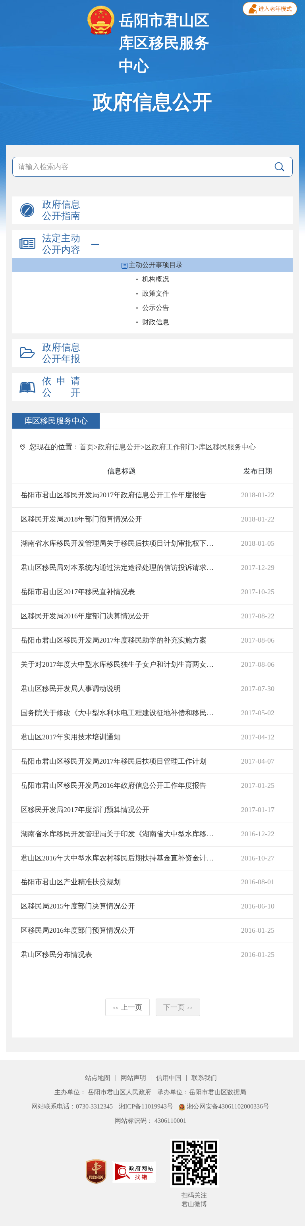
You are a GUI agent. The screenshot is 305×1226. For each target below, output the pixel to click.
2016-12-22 (257, 834)
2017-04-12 (257, 737)
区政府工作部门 (170, 447)
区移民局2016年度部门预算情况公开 (78, 930)
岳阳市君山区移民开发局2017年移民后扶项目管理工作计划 (114, 761)
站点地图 (98, 1077)
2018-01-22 (257, 495)
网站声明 (134, 1077)
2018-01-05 (257, 543)
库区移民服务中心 (227, 447)
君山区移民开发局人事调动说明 (71, 689)
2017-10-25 (257, 592)
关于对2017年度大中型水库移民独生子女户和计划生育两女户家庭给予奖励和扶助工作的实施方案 (120, 664)
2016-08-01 (257, 882)
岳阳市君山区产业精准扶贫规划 (71, 882)
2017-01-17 (257, 810)
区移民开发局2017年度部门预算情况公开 (85, 810)
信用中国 (169, 1077)
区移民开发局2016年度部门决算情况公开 (85, 616)
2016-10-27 (257, 858)
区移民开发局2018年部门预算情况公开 (81, 519)
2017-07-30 (257, 689)
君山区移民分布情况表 (56, 954)
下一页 (178, 1007)
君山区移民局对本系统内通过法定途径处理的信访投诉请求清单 (120, 568)
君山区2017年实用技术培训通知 (71, 737)
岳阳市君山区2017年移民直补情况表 (78, 592)
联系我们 (204, 1077)
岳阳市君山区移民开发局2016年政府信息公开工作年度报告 (114, 785)
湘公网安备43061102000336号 (227, 1106)
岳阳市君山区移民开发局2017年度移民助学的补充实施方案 (114, 640)
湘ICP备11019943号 (147, 1106)
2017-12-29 (257, 568)
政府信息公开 (119, 447)
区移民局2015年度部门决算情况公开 (78, 906)
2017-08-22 (257, 616)
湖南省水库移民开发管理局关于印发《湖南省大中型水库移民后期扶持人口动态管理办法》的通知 (120, 834)
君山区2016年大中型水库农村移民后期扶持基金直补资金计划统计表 (120, 858)
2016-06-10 (257, 906)
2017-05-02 (257, 713)
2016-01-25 (257, 930)
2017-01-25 (257, 785)
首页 (86, 447)
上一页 (127, 1007)
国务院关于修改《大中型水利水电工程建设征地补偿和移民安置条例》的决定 (120, 713)
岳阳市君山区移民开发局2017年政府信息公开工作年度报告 (114, 495)
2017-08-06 (257, 640)
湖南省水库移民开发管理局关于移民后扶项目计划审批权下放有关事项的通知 (120, 543)
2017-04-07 (257, 761)
